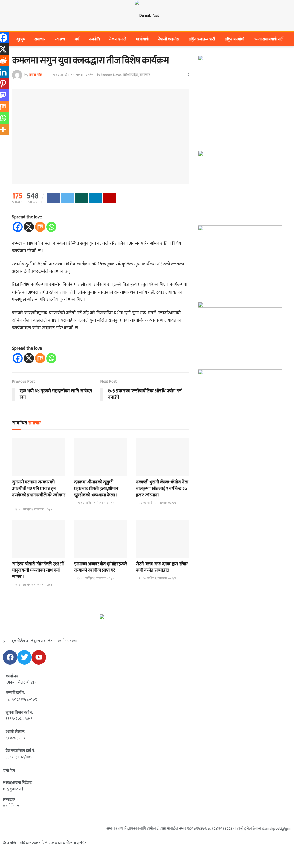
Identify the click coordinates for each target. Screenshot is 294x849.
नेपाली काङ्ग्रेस (168, 39)
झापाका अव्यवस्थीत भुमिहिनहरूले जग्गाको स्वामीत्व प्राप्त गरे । (100, 567)
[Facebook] (18, 227)
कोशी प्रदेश (130, 75)
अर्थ (76, 39)
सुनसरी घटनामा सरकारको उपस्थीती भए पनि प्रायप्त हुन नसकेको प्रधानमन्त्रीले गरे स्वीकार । (38, 491)
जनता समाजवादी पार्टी (268, 39)
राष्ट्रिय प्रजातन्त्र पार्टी (202, 39)
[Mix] (40, 227)
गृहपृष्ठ (20, 39)
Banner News (111, 75)
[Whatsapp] (51, 227)
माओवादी (142, 39)
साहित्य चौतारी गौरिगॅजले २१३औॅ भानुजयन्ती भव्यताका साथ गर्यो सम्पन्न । (37, 570)
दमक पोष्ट (35, 75)
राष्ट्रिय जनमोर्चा (234, 39)
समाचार (39, 39)
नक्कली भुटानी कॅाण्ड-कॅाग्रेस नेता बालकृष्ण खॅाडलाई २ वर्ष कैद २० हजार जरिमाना (162, 488)
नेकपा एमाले (117, 39)
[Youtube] (39, 657)
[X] (29, 227)
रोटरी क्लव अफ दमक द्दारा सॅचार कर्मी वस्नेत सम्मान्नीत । (162, 567)
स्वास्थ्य (60, 39)
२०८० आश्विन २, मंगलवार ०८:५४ (73, 75)
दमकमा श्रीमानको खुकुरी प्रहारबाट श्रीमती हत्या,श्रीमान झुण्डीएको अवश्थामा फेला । (96, 488)
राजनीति (94, 39)
